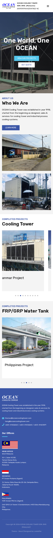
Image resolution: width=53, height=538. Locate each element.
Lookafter (38, 531)
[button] (15, 295)
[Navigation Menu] (48, 6)
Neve (21, 531)
